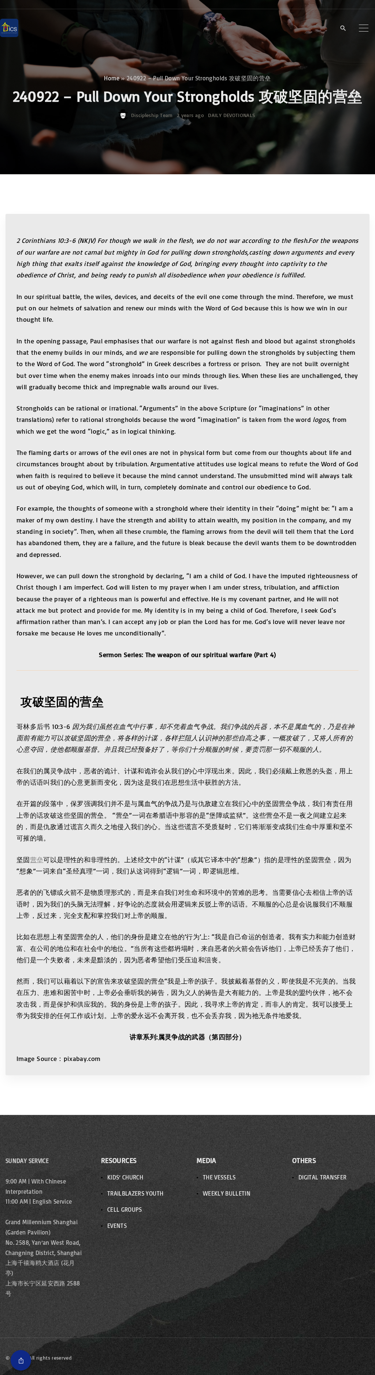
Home (111, 78)
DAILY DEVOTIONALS (231, 115)
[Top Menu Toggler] (364, 28)
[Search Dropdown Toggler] (343, 28)
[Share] (21, 1360)
